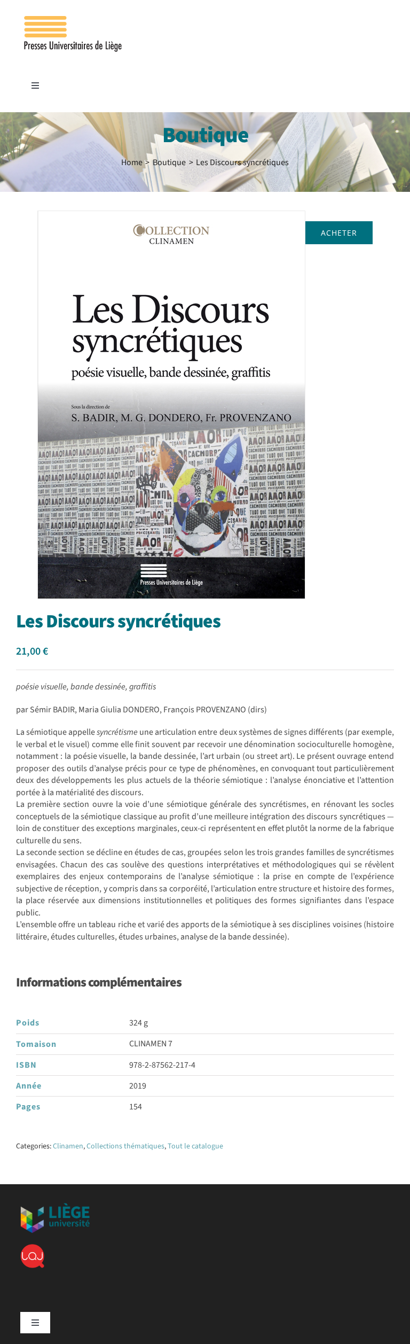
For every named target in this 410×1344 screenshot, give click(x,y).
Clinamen (68, 1146)
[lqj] (32, 1248)
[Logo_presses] (73, 20)
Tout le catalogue (195, 1146)
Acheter (339, 233)
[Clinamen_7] (171, 405)
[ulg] (55, 1207)
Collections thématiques (125, 1146)
